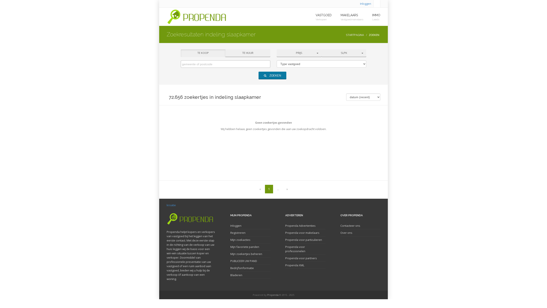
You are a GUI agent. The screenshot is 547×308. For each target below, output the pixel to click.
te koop (203, 53)
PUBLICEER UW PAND (243, 261)
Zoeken (275, 75)
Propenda (273, 294)
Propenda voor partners (301, 258)
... (278, 189)
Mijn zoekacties (240, 240)
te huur (247, 53)
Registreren (238, 233)
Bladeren (236, 275)
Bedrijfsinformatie (242, 268)
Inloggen (365, 4)
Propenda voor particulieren (303, 240)
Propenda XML (294, 265)
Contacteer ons (350, 226)
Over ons (346, 233)
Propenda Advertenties (300, 226)
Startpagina (355, 35)
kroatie (171, 205)
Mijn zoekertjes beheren (246, 254)
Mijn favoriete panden (244, 247)
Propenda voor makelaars (302, 233)
